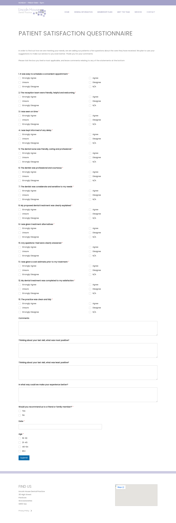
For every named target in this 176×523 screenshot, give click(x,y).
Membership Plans (104, 12)
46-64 (25, 447)
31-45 (24, 442)
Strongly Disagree (30, 86)
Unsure (25, 82)
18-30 (24, 438)
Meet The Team (123, 12)
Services (138, 12)
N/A (94, 86)
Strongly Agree (29, 78)
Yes (23, 411)
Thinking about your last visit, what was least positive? (44, 362)
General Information (83, 12)
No (23, 415)
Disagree (97, 82)
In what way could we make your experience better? (43, 384)
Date (22, 421)
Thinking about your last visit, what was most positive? (44, 340)
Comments (24, 318)
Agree (95, 78)
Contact (151, 12)
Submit (24, 457)
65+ (24, 451)
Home (67, 12)
